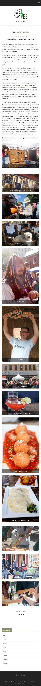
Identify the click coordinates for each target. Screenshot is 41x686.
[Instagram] (21, 22)
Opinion (5, 655)
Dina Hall (4, 68)
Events (5, 643)
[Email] (24, 22)
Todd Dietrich (22, 75)
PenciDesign (20, 683)
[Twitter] (19, 22)
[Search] (39, 3)
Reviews (5, 663)
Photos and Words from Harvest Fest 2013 (20, 39)
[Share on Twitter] (21, 614)
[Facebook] (16, 22)
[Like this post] (17, 614)
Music (4, 651)
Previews (5, 659)
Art (4, 635)
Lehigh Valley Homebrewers (23, 87)
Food (4, 647)
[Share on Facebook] (19, 614)
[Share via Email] (23, 614)
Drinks (5, 639)
